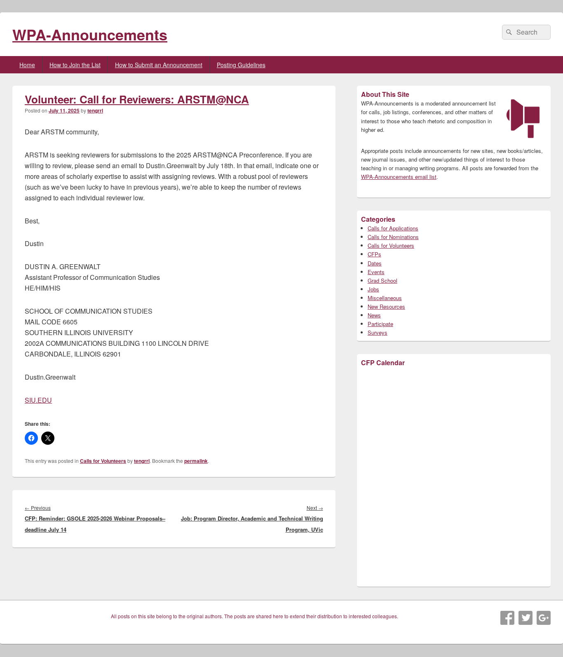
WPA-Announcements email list (398, 177)
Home (27, 65)
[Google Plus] (544, 618)
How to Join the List (75, 65)
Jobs (373, 289)
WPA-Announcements (89, 34)
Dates (375, 263)
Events (376, 272)
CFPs (374, 254)
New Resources (386, 306)
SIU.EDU (38, 400)
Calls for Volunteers (103, 461)
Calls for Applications (393, 228)
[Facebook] (507, 618)
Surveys (377, 332)
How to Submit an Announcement (158, 65)
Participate (380, 324)
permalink (196, 461)
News (374, 315)
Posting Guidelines (241, 65)
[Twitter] (525, 618)
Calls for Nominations (393, 237)
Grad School (382, 280)
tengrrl (95, 110)
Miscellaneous (385, 298)
